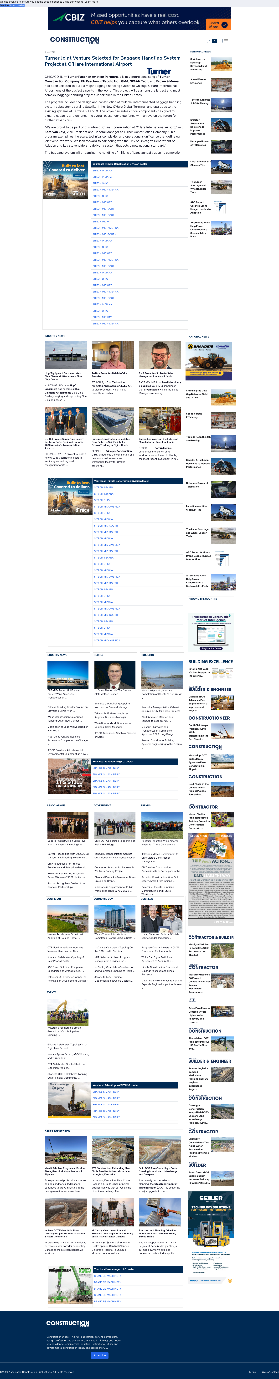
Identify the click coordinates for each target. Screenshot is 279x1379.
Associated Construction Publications (30, 1372)
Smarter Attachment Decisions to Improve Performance (197, 126)
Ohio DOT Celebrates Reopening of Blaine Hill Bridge (114, 842)
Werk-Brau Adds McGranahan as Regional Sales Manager (112, 725)
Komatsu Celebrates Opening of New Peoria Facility (65, 959)
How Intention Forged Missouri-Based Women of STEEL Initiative (66, 875)
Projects (147, 654)
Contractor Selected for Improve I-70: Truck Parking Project (114, 869)
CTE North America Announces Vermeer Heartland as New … (65, 949)
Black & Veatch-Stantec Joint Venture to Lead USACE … (157, 719)
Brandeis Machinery (106, 767)
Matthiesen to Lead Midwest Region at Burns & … (67, 728)
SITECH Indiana (102, 170)
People (98, 654)
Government (102, 805)
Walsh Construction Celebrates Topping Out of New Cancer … (65, 718)
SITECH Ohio (100, 183)
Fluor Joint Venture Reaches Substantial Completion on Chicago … (67, 740)
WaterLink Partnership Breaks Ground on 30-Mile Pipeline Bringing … (64, 1031)
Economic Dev (103, 898)
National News (200, 51)
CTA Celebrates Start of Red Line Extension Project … (66, 1066)
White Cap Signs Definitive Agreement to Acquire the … (157, 959)
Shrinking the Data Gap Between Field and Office (196, 394)
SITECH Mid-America (106, 189)
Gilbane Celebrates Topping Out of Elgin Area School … (67, 1046)
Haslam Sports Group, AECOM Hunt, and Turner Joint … (68, 1056)
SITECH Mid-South (104, 208)
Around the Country (203, 598)
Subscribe (99, 1355)
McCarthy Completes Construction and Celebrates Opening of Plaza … (114, 969)
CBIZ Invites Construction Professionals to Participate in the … (162, 869)
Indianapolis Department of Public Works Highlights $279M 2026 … (113, 889)
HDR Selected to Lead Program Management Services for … (112, 959)
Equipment (54, 898)
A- (210, 41)
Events (52, 992)
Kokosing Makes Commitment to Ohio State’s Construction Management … (159, 857)
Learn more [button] (91, 1)
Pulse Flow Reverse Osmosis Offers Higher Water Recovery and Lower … (200, 1015)
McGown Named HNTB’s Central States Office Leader (112, 692)
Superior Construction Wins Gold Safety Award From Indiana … (160, 879)
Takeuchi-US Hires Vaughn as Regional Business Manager (111, 715)
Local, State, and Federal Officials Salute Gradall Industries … (160, 936)
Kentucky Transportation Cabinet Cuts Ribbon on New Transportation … (114, 857)
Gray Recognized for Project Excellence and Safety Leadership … (68, 865)
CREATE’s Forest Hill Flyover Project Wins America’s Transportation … (63, 694)
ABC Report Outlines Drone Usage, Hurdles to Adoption (198, 556)
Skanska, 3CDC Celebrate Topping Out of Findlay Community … (67, 1075)
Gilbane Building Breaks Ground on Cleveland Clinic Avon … (67, 709)
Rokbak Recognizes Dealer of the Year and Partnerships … (66, 885)
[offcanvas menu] (226, 41)
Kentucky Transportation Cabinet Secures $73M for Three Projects (160, 709)
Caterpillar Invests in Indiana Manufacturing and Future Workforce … (157, 891)
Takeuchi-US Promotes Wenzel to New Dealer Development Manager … (67, 980)
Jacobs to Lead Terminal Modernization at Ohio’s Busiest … (113, 978)
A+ (219, 41)
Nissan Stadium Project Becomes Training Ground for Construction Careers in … (200, 821)
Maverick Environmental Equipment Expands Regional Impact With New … (161, 984)
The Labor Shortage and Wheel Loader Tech (197, 533)
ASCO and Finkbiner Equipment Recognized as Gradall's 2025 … (65, 969)
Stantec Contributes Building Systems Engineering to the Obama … (161, 744)
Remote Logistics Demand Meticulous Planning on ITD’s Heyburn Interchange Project (198, 1079)
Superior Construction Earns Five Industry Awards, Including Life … (66, 842)
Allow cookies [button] (17, 5)
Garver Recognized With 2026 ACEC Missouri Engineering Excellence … (68, 855)
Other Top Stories (57, 1131)
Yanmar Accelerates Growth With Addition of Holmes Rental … (66, 936)
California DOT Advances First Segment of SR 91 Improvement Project (198, 703)
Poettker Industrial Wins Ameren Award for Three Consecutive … (160, 842)
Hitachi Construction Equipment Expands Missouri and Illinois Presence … (159, 971)
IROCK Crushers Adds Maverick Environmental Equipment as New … (67, 752)
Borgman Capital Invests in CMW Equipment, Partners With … (160, 949)
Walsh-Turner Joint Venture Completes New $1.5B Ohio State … (114, 936)
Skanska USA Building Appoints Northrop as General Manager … (112, 705)
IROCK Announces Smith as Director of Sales (115, 735)
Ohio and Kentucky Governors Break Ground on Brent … (115, 879)
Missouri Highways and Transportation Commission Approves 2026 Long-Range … (158, 730)
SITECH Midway (102, 202)
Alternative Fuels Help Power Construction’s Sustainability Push (200, 229)
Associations (56, 805)
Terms (252, 1372)
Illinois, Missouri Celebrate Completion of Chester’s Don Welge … (161, 694)
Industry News (55, 336)
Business (147, 898)
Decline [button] (4, 5)
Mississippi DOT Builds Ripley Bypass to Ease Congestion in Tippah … (198, 762)
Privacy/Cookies (270, 1372)
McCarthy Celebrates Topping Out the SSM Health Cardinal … (114, 949)
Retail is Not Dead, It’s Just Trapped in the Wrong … (199, 672)
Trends (146, 805)
